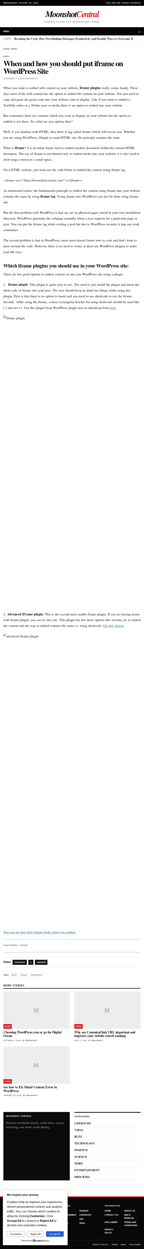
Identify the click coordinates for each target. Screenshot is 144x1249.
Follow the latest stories (123, 3)
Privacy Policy (101, 1245)
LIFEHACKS (82, 1123)
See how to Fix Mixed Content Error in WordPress (30, 1089)
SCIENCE (80, 1157)
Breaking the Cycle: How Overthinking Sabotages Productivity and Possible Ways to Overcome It (73, 39)
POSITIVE (81, 1150)
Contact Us (111, 1215)
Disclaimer (111, 1222)
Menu (6, 31)
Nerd (13, 975)
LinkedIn (41, 962)
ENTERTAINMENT (87, 1170)
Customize (16, 1234)
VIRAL (79, 1130)
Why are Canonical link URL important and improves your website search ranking (104, 1034)
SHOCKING (82, 1177)
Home (6, 49)
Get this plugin (113, 625)
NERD (14, 49)
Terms (114, 1245)
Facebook (19, 962)
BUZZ (78, 1136)
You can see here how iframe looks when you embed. (39, 932)
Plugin (23, 975)
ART (81, 1219)
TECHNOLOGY (84, 1143)
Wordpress (36, 975)
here (113, 307)
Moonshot (72, 13)
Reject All (35, 1234)
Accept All (54, 1234)
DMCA (123, 1245)
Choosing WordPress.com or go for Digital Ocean (32, 1034)
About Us (129, 1211)
